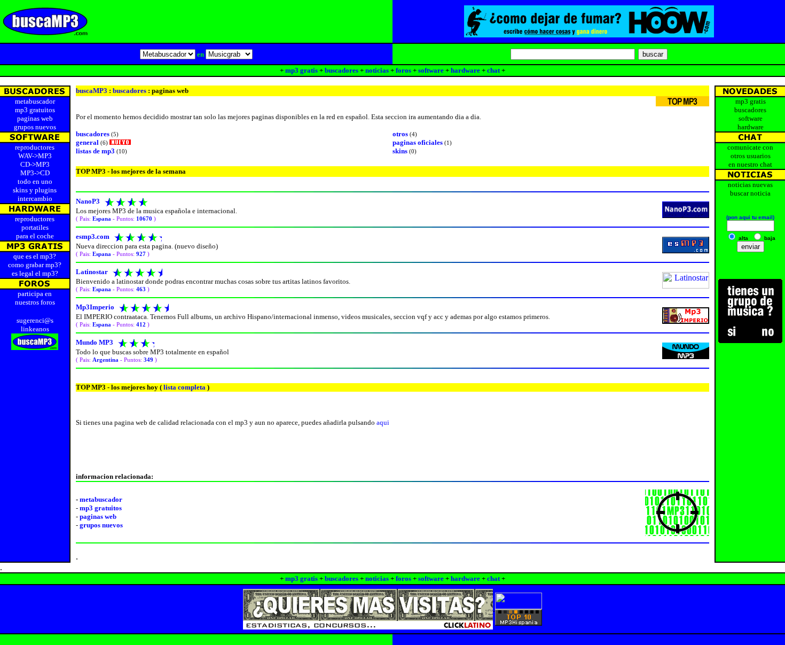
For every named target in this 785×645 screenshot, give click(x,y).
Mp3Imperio (95, 307)
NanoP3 (88, 201)
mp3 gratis (301, 70)
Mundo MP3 (94, 342)
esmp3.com (92, 236)
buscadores (341, 70)
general (87, 142)
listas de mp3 (95, 151)
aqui (382, 422)
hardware (465, 70)
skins (399, 151)
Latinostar (92, 272)
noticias (377, 70)
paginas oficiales (417, 142)
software (431, 70)
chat (493, 70)
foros (403, 70)
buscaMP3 (91, 91)
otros (400, 134)
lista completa (184, 387)
